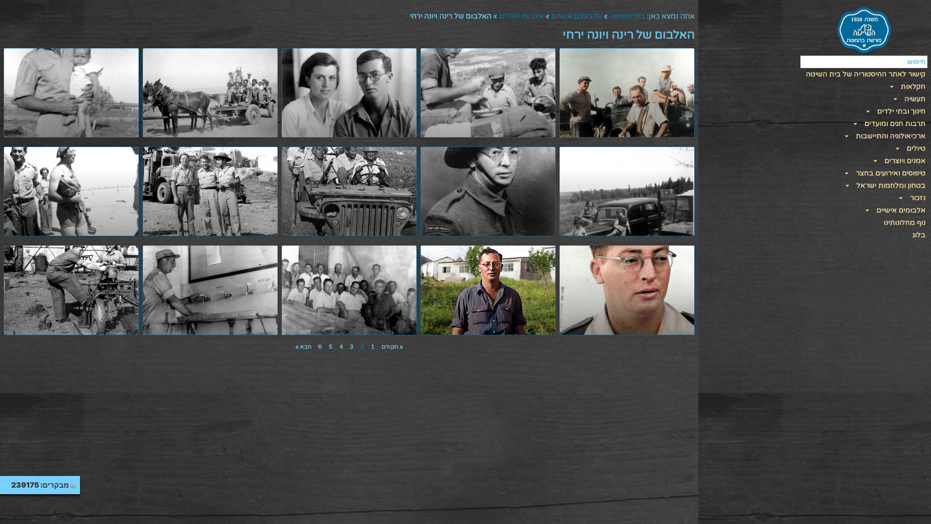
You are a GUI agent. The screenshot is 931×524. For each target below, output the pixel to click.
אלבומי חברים (521, 16)
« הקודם (392, 346)
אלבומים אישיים (576, 16)
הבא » (303, 346)
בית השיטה (627, 16)
